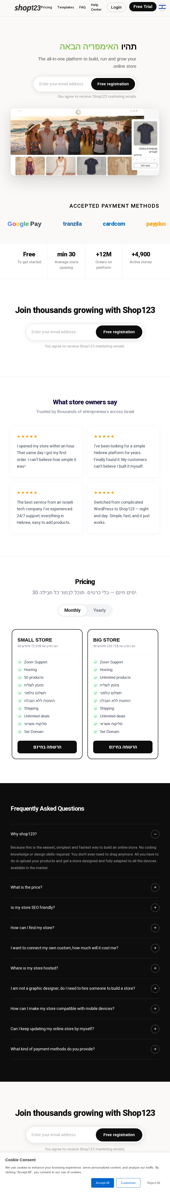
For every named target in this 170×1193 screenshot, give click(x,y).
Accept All (102, 1183)
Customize (128, 1183)
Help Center (96, 7)
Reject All (153, 1183)
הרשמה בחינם (47, 747)
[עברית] (162, 7)
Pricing (46, 7)
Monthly (72, 610)
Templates (65, 7)
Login (116, 7)
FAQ (82, 7)
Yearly (99, 610)
